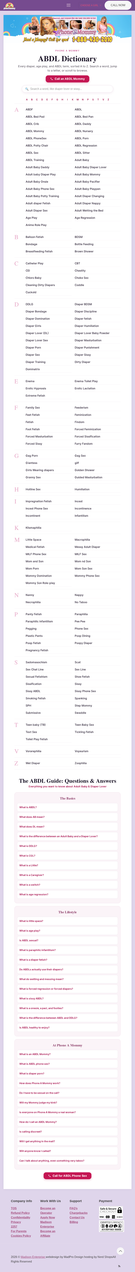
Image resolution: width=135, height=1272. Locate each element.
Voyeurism (81, 751)
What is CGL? (27, 855)
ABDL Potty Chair (37, 145)
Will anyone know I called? (35, 1150)
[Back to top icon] (120, 1251)
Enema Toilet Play (86, 381)
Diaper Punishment (87, 347)
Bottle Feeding (84, 244)
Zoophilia (81, 763)
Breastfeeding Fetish (39, 251)
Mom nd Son (83, 561)
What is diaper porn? (31, 1073)
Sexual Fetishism (36, 676)
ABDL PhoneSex (36, 138)
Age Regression (85, 217)
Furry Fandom (84, 443)
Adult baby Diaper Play (41, 174)
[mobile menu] (69, 5)
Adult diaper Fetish (38, 203)
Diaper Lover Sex (37, 340)
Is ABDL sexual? (28, 940)
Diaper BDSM (83, 304)
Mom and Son (34, 561)
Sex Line (80, 669)
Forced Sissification (87, 436)
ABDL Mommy (35, 131)
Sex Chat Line (35, 669)
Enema (30, 381)
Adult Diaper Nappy (88, 203)
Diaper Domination (38, 318)
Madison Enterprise (33, 1256)
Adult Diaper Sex (37, 210)
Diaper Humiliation (87, 326)
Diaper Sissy (83, 354)
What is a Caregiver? (31, 874)
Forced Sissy (34, 443)
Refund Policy (20, 1212)
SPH (28, 705)
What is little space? (31, 920)
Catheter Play (34, 263)
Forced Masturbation (39, 436)
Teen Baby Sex (84, 724)
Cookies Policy (21, 1235)
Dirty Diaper (82, 362)
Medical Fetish (35, 547)
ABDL (78, 109)
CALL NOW (118, 5)
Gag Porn (32, 455)
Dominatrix (33, 369)
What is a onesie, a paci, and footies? (41, 1008)
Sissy (78, 684)
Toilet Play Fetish (37, 739)
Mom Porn (32, 568)
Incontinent (33, 515)
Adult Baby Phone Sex (40, 189)
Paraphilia (81, 614)
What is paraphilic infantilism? (37, 949)
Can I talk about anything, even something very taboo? (51, 1160)
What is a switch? (29, 884)
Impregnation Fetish (39, 501)
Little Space (33, 539)
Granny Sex (33, 477)
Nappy (79, 595)
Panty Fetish (34, 614)
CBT (77, 263)
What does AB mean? (32, 816)
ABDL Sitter (82, 152)
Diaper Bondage (36, 311)
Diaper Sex (33, 354)
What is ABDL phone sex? (34, 1063)
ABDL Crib (32, 124)
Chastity (80, 270)
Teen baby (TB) (36, 724)
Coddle (79, 285)
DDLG (29, 304)
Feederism (81, 407)
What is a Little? (28, 865)
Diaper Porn (33, 347)
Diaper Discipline (86, 311)
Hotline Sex (33, 489)
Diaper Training (36, 362)
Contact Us (77, 1217)
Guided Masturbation (88, 477)
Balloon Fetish (35, 237)
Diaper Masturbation (88, 340)
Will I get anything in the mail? (37, 1141)
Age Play (31, 217)
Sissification (33, 684)
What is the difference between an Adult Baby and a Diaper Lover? (58, 836)
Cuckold (31, 292)
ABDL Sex (32, 152)
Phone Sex (81, 628)
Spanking (81, 698)
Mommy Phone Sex (87, 575)
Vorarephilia (33, 751)
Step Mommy (83, 705)
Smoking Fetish (36, 698)
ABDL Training (35, 160)
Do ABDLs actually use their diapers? (41, 969)
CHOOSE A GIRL (89, 5)
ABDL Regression (86, 145)
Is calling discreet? (30, 1131)
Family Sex (33, 407)
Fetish (29, 422)
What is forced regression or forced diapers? (46, 988)
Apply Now (47, 1217)
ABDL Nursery (84, 131)
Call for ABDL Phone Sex (70, 1175)
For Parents (19, 1231)
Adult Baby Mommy (87, 174)
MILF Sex (81, 554)
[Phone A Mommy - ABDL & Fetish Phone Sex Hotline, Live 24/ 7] (9, 5)
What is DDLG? (28, 845)
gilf (77, 463)
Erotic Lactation (85, 388)
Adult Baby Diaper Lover (91, 167)
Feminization (83, 414)
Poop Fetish (33, 643)
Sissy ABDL (33, 691)
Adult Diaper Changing (89, 196)
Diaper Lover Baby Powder (92, 333)
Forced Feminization (88, 429)
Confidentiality (20, 1217)
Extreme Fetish (35, 395)
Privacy (16, 1222)
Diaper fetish (83, 318)
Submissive (33, 712)
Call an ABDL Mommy (70, 78)
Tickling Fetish (84, 732)
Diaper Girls (33, 326)
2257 (14, 1226)
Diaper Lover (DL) (37, 333)
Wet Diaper (33, 763)
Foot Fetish (33, 429)
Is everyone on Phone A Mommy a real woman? (47, 1112)
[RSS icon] (119, 1266)
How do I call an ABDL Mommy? (38, 1121)
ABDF (29, 109)
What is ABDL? (28, 807)
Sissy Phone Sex (85, 691)
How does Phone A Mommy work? (39, 1083)
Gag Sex (80, 455)
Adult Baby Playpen (87, 189)
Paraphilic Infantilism (39, 621)
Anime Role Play (36, 225)
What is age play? (29, 930)
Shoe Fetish (82, 676)
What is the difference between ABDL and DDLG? (48, 1017)
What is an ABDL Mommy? (35, 1054)
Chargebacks (79, 1212)
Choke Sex (82, 277)
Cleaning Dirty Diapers (40, 285)
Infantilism (81, 515)
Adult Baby (82, 160)
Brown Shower (84, 251)
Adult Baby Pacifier (87, 181)
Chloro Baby (33, 277)
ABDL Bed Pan (84, 116)
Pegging (31, 628)
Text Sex (31, 732)
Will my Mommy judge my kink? (38, 1102)
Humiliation (82, 489)
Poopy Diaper (83, 643)
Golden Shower (85, 470)
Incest (79, 501)
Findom (79, 422)
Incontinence (83, 508)
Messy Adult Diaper (87, 547)
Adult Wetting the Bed (89, 210)
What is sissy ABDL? (31, 998)
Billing (74, 1222)
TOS (14, 1208)
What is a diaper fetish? (33, 959)
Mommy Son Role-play (40, 583)
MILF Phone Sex (36, 554)
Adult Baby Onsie (37, 181)
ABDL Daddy (83, 124)
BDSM (79, 237)
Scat (78, 662)
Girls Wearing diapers (40, 470)
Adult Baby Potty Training (42, 196)
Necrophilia (33, 602)
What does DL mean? (31, 826)
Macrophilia (82, 539)
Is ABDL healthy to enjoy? (34, 1027)
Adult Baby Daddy (37, 167)
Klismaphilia (33, 527)
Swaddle (80, 712)
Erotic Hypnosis (36, 388)
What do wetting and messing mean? (41, 979)
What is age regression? (33, 894)
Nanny (30, 595)
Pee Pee (80, 621)
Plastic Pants (34, 635)
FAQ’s (74, 1208)
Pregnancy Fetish (37, 650)
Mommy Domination (39, 575)
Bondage (31, 244)
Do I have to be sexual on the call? (39, 1092)
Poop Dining (82, 635)
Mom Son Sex (83, 568)
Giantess (31, 463)
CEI (28, 270)
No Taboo (81, 602)
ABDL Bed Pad (35, 116)
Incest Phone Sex (37, 508)
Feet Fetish (33, 414)
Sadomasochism (36, 662)
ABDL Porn (82, 138)
